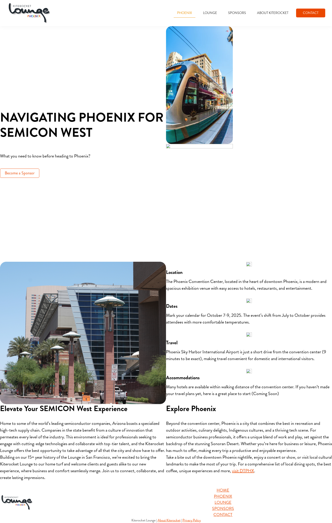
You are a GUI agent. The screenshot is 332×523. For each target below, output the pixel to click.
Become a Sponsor (20, 173)
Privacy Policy (191, 520)
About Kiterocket (169, 520)
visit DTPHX (243, 470)
